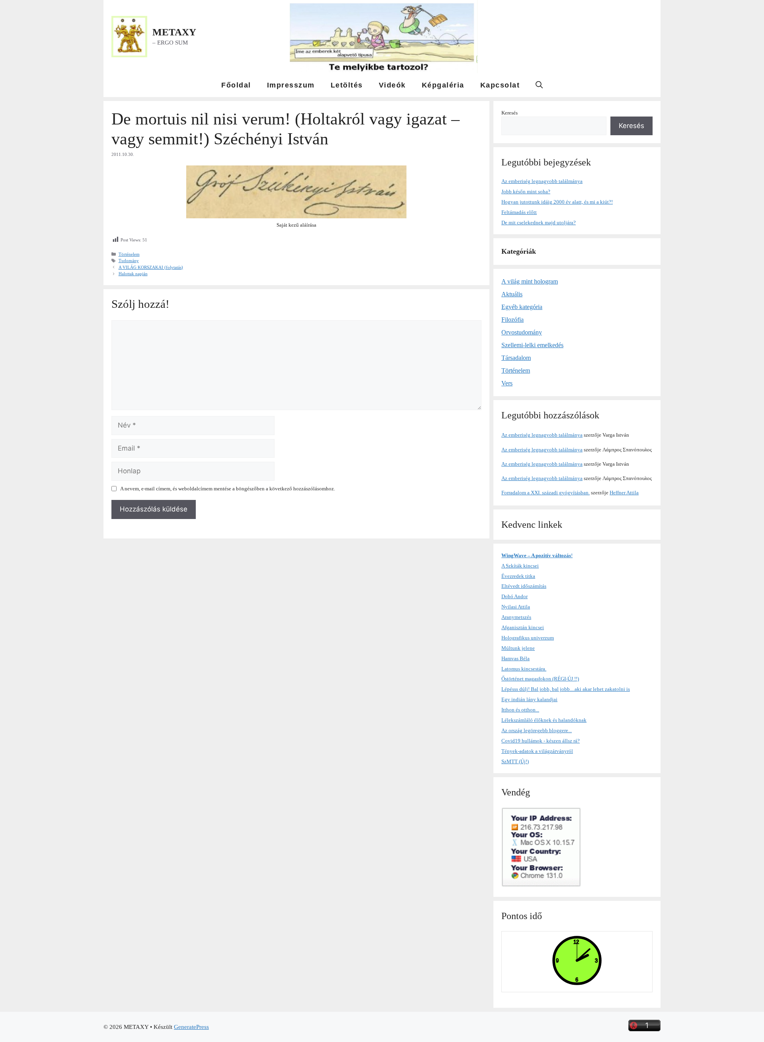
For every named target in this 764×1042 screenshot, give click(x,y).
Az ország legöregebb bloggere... (536, 730)
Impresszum (291, 85)
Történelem (129, 254)
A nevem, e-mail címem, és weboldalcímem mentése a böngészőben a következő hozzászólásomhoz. (227, 489)
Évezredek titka (518, 576)
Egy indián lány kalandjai (529, 699)
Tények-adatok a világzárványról (537, 751)
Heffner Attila (624, 493)
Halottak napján (133, 273)
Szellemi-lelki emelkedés (532, 345)
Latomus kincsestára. (523, 669)
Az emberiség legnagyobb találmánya (542, 181)
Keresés (509, 113)
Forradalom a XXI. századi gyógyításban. (545, 493)
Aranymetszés (516, 617)
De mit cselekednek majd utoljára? (538, 223)
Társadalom (516, 357)
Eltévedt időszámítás (523, 586)
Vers (507, 383)
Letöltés (347, 85)
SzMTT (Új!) (515, 761)
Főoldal (236, 85)
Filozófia (512, 319)
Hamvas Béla (515, 658)
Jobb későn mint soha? (525, 191)
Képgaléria (443, 85)
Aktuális (511, 294)
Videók (392, 85)
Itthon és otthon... (520, 710)
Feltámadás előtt (519, 212)
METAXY (174, 32)
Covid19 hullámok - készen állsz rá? (540, 741)
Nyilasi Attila (515, 607)
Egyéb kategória (521, 306)
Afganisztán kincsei (522, 627)
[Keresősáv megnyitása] (539, 85)
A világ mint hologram (529, 281)
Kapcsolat (500, 85)
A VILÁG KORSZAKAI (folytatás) (151, 267)
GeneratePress (191, 1027)
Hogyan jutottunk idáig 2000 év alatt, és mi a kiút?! (557, 202)
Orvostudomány (521, 332)
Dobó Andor (514, 596)
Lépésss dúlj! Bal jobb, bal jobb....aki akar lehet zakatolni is (565, 689)
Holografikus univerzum (527, 638)
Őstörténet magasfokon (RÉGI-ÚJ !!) (540, 679)
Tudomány (129, 260)
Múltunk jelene (518, 648)
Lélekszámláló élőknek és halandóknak (544, 720)
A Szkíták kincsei (520, 566)
